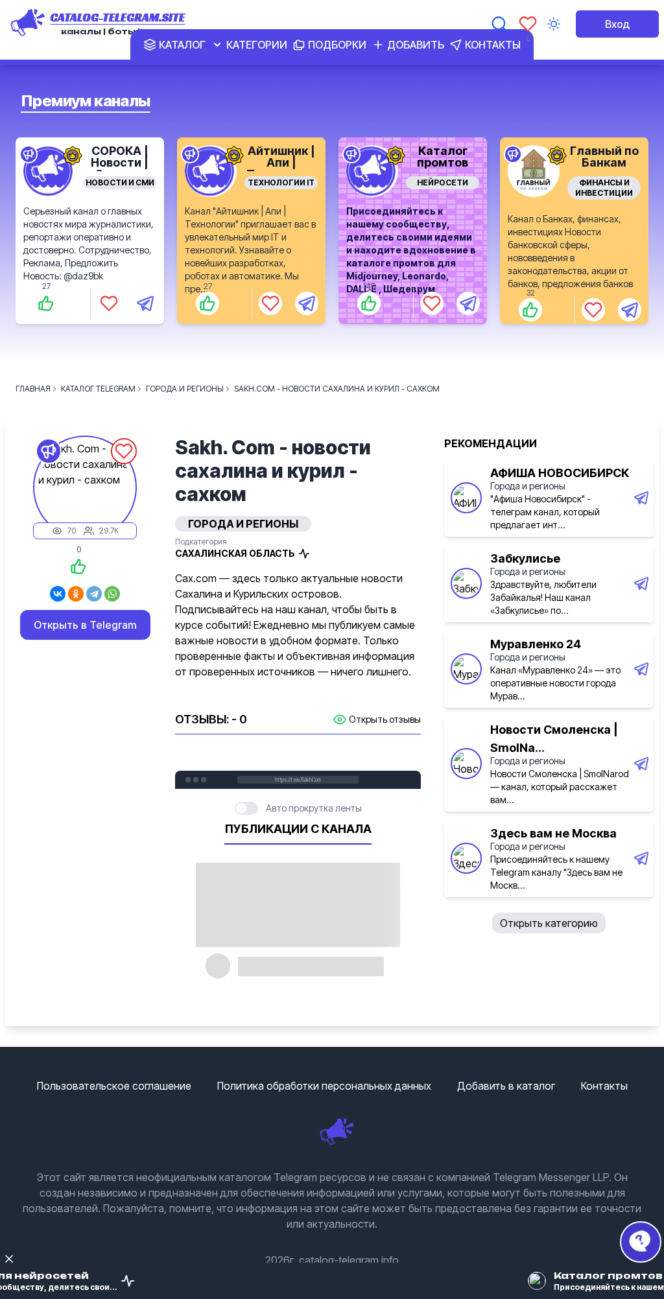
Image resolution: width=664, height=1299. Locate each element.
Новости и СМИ (120, 182)
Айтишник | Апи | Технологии (281, 162)
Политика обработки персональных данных (324, 1085)
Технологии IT (281, 182)
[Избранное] (528, 24)
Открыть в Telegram (85, 624)
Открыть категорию (549, 923)
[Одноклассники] (76, 594)
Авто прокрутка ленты (314, 807)
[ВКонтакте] (57, 594)
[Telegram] (94, 594)
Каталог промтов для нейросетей (443, 168)
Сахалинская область (235, 553)
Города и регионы (527, 485)
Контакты (604, 1085)
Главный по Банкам (604, 156)
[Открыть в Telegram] (145, 303)
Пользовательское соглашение (114, 1085)
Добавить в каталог (506, 1085)
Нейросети (442, 182)
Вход (617, 24)
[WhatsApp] (112, 594)
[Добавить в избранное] (109, 303)
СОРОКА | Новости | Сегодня (119, 162)
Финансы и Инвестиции (604, 188)
